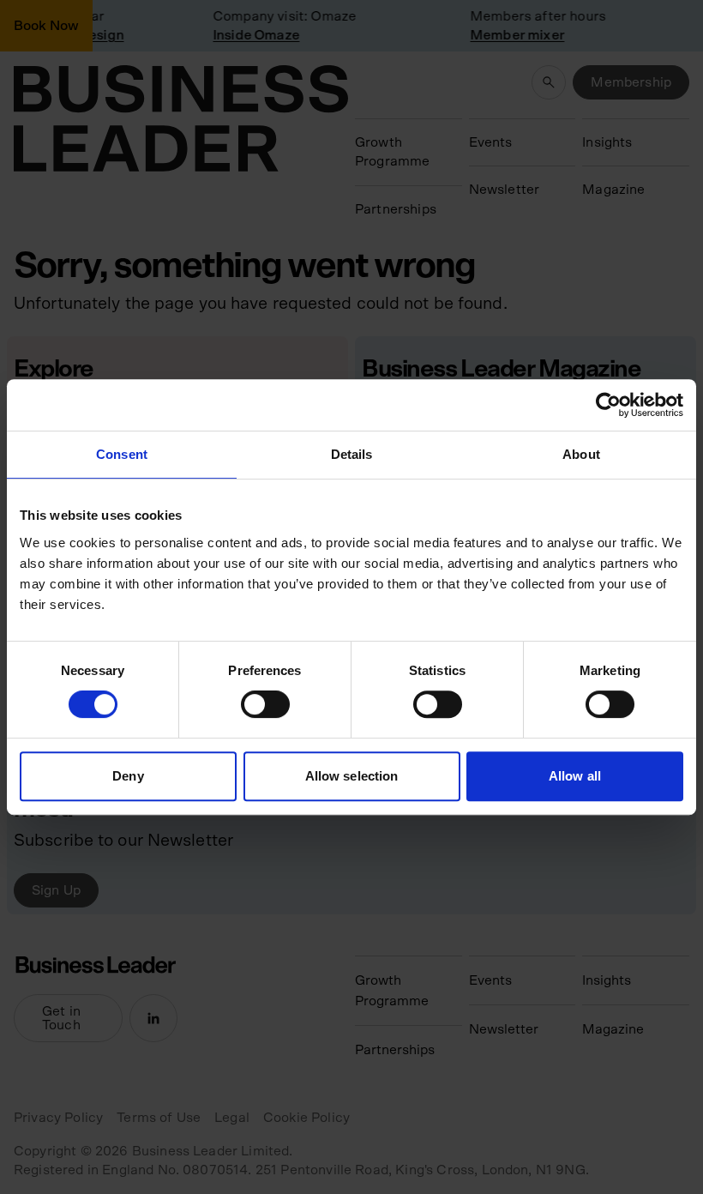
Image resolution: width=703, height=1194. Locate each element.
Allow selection (352, 776)
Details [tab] (352, 454)
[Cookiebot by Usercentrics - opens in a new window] (608, 405)
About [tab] (581, 454)
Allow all (575, 776)
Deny (127, 776)
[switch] (265, 704)
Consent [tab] (121, 454)
